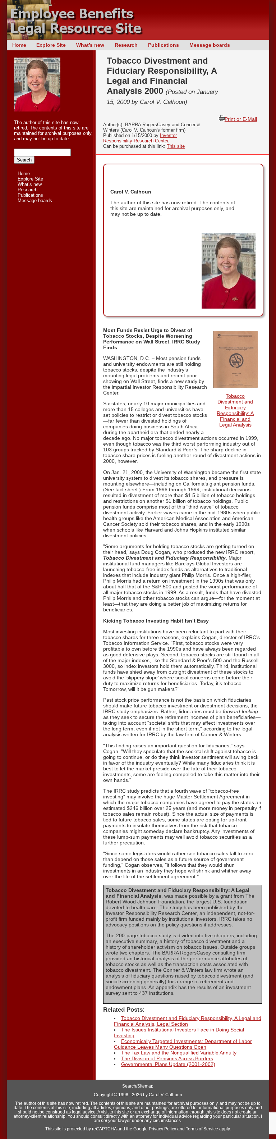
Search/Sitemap (137, 1086)
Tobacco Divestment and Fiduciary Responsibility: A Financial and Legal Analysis (235, 410)
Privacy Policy (162, 1129)
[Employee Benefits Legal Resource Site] (79, 38)
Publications (163, 45)
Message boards (209, 45)
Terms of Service (202, 1129)
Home (19, 45)
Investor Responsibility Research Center (140, 138)
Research (126, 45)
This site (176, 146)
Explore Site (51, 45)
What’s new (90, 45)
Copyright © (105, 1095)
